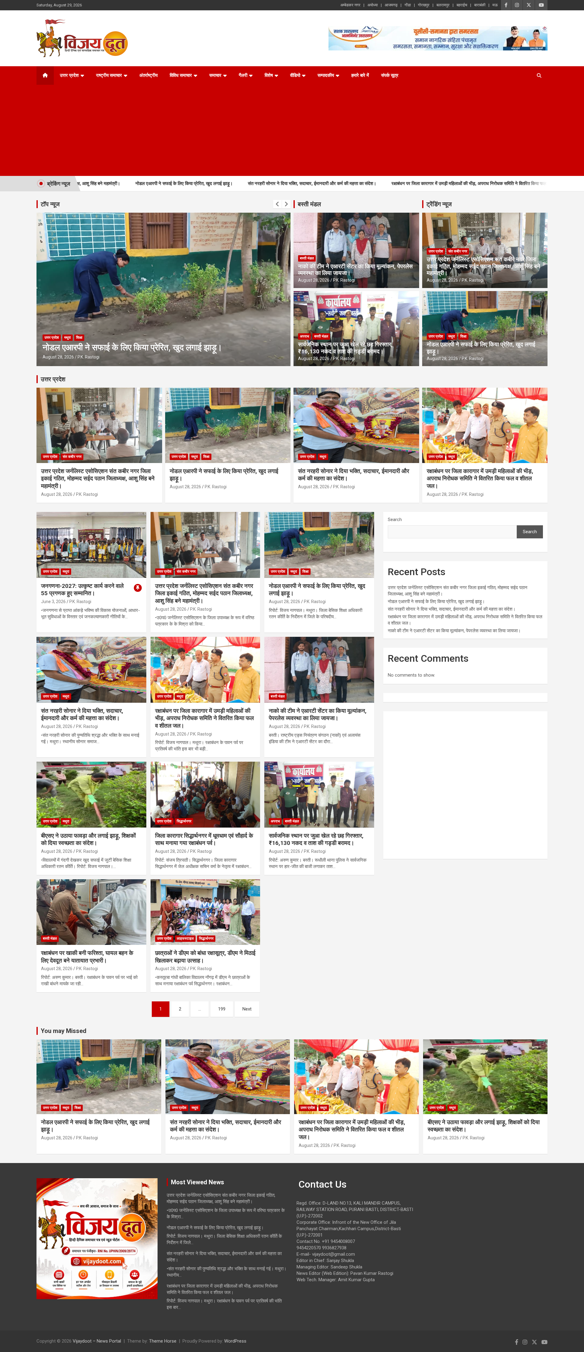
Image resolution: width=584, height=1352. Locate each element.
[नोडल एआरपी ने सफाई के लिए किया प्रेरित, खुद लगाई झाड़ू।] (319, 545)
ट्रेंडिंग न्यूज (439, 204)
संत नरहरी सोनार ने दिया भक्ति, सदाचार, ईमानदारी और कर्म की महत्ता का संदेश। (236, 183)
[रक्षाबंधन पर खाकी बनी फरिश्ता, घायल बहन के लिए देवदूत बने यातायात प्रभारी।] (91, 912)
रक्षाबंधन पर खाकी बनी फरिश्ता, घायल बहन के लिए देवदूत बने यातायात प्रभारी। (87, 956)
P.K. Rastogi (88, 357)
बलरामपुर (443, 5)
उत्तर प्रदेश (69, 75)
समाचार (215, 75)
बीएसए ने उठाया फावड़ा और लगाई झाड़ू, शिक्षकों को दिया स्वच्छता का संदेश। (88, 839)
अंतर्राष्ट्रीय (148, 75)
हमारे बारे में (360, 75)
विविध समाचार (181, 75)
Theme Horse (162, 1341)
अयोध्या (372, 5)
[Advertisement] (283, 130)
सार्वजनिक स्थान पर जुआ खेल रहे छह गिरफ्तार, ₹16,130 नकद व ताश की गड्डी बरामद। (345, 348)
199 (221, 1009)
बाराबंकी (479, 5)
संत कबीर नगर (457, 251)
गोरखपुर (423, 5)
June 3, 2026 (53, 601)
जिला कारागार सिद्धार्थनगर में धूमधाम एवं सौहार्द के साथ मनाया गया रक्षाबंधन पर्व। (204, 839)
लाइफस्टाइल (185, 938)
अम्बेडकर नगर (350, 5)
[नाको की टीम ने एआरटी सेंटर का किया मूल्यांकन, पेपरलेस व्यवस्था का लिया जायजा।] (319, 670)
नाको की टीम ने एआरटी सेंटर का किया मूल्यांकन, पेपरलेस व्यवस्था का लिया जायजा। (355, 270)
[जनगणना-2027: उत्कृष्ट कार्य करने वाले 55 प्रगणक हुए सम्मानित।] (91, 545)
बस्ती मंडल (309, 204)
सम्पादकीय (326, 75)
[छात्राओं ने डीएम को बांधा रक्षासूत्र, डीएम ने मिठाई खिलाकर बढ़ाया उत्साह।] (205, 912)
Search (395, 519)
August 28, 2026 (58, 357)
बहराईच (462, 5)
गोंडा (408, 5)
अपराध (304, 336)
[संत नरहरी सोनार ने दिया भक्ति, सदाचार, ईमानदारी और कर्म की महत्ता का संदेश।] (91, 670)
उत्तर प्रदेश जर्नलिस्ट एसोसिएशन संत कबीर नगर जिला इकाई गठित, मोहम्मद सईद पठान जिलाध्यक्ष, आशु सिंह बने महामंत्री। (483, 266)
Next (247, 1009)
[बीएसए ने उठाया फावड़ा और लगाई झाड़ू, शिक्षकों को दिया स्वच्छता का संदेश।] (91, 795)
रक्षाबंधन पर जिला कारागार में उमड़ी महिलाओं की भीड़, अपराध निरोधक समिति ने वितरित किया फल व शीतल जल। (405, 183)
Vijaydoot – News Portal (97, 1341)
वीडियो (295, 75)
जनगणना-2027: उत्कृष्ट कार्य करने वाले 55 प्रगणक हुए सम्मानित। (82, 589)
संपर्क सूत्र (389, 75)
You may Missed (63, 1031)
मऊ (495, 5)
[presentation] (277, 204)
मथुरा (67, 337)
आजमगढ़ (391, 5)
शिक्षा (463, 336)
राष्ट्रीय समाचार (109, 75)
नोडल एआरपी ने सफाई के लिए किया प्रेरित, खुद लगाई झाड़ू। (108, 183)
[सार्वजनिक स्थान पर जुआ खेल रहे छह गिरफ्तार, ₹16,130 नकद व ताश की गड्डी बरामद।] (319, 795)
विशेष (269, 75)
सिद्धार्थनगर (184, 821)
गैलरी (243, 75)
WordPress (235, 1341)
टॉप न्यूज (50, 204)
